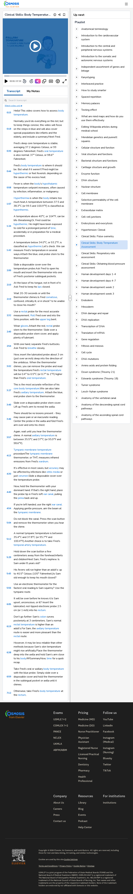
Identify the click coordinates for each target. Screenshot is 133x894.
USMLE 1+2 (59, 719)
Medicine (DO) (86, 725)
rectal (24, 311)
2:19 (9, 299)
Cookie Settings (71, 859)
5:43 (9, 573)
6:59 (9, 676)
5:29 (9, 557)
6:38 (9, 652)
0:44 (9, 171)
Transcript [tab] (13, 91)
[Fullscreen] (64, 81)
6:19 (9, 626)
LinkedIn (108, 725)
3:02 (9, 366)
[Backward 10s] (24, 81)
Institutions (109, 802)
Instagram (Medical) (109, 740)
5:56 (9, 587)
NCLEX (57, 737)
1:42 (9, 250)
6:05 (9, 604)
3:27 (9, 390)
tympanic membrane (41, 453)
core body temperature (27, 388)
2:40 (9, 331)
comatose (51, 297)
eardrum (43, 461)
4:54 (9, 508)
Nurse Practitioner (88, 731)
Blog (80, 808)
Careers (57, 808)
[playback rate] (57, 81)
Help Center (85, 827)
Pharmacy (84, 770)
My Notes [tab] (33, 91)
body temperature (31, 165)
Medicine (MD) (86, 719)
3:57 (9, 437)
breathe (32, 348)
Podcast (82, 821)
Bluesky (107, 758)
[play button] (6, 81)
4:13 (9, 455)
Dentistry (83, 764)
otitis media (53, 472)
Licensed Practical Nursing (88, 756)
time (53, 228)
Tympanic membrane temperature (32, 450)
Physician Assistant (83, 740)
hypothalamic (49, 184)
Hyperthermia (21, 198)
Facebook (108, 731)
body (37, 184)
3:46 (9, 419)
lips (40, 287)
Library (82, 802)
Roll (32, 315)
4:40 (9, 492)
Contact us (59, 821)
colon (43, 616)
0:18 (9, 128)
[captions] (51, 81)
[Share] (59, 15)
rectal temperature (50, 370)
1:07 (9, 203)
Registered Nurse (88, 748)
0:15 (9, 112)
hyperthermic (21, 173)
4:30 (9, 473)
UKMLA (57, 743)
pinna (21, 498)
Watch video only (13, 105)
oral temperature (53, 151)
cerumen (23, 476)
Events (82, 814)
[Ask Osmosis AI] (38, 81)
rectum (42, 610)
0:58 (9, 187)
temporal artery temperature (30, 545)
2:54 (9, 346)
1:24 (9, 226)
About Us (58, 802)
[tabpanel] (35, 398)
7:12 (9, 692)
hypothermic (20, 224)
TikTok (107, 770)
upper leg (45, 319)
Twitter (107, 764)
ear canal (48, 494)
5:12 (9, 539)
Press (56, 814)
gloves (24, 326)
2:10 (9, 284)
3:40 (9, 404)
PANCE (57, 731)
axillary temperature (32, 392)
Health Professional (85, 778)
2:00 (9, 270)
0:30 (9, 151)
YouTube (108, 719)
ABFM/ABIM (60, 750)
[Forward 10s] (31, 81)
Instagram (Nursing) (109, 750)
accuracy (54, 468)
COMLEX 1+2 (60, 725)
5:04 (9, 522)
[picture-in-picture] (44, 81)
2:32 (9, 315)
